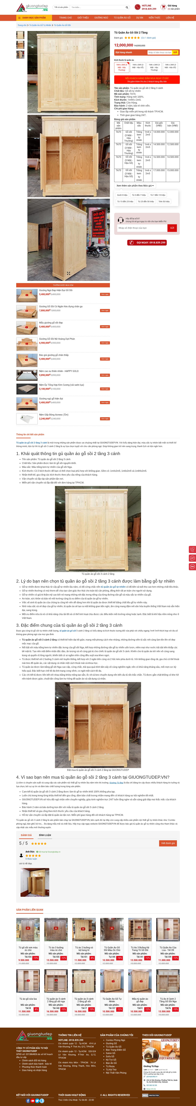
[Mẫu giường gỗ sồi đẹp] (27, 327)
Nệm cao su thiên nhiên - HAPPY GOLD (59, 371)
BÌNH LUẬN (45, 835)
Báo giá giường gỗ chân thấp (54, 355)
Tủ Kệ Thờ (111, 1069)
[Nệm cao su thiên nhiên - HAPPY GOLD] (27, 375)
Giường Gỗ (111, 1043)
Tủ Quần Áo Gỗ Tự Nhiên (40, 25)
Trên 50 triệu (164, 201)
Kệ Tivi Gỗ (111, 1059)
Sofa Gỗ (110, 1056)
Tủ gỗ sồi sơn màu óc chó (28, 949)
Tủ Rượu (110, 1066)
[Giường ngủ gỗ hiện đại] (27, 403)
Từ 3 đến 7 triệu (139, 195)
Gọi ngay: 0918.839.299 (151, 242)
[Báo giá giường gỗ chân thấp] (27, 360)
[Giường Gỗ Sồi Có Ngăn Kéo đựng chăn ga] (27, 311)
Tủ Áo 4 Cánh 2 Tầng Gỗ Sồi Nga (168, 1000)
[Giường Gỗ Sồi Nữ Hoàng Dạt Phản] (27, 344)
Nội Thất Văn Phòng (116, 1072)
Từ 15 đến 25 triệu (125, 201)
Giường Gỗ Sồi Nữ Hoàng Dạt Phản (57, 339)
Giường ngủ (101, 17)
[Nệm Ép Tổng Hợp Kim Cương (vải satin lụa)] (27, 388)
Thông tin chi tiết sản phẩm (30, 434)
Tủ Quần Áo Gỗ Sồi (62, 25)
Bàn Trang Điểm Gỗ (116, 1050)
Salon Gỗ (110, 1053)
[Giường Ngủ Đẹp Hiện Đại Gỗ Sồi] (27, 295)
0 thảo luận (31, 858)
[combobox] (61, 7)
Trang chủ (65, 17)
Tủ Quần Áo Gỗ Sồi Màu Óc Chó (112, 949)
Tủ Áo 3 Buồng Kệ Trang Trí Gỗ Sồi (140, 949)
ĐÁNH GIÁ (26, 835)
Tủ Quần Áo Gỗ (113, 1046)
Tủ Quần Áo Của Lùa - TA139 (168, 949)
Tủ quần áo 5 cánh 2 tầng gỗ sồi (84, 1000)
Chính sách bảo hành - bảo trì (37, 1063)
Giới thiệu (83, 17)
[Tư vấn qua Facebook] (192, 558)
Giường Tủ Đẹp (116, 783)
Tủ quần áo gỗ (122, 17)
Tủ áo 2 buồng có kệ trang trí (84, 949)
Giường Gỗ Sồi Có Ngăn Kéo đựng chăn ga (61, 306)
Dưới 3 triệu (122, 195)
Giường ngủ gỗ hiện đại (51, 398)
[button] (127, 7)
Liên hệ (170, 17)
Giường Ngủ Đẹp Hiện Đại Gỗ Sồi (55, 290)
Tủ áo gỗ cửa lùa (28, 999)
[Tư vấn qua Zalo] (192, 566)
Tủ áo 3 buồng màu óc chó (56, 949)
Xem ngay (104, 294)
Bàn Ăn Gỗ (111, 1063)
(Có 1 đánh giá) (148, 38)
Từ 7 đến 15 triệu (157, 195)
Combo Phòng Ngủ (115, 1040)
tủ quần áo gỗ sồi (67, 630)
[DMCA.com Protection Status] (151, 1095)
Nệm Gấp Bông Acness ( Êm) (53, 414)
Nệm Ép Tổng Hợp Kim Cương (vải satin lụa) (61, 385)
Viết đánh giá (168, 843)
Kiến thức (154, 17)
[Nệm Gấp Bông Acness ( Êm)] (27, 418)
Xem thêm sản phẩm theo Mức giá (134, 185)
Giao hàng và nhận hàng (34, 1070)
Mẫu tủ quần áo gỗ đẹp (140, 1000)
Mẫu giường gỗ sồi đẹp (51, 322)
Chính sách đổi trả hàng (34, 1060)
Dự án (139, 17)
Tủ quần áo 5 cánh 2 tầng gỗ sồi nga (56, 1000)
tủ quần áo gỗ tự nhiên (113, 587)
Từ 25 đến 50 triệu (146, 201)
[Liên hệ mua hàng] (192, 549)
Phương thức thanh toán (34, 1067)
